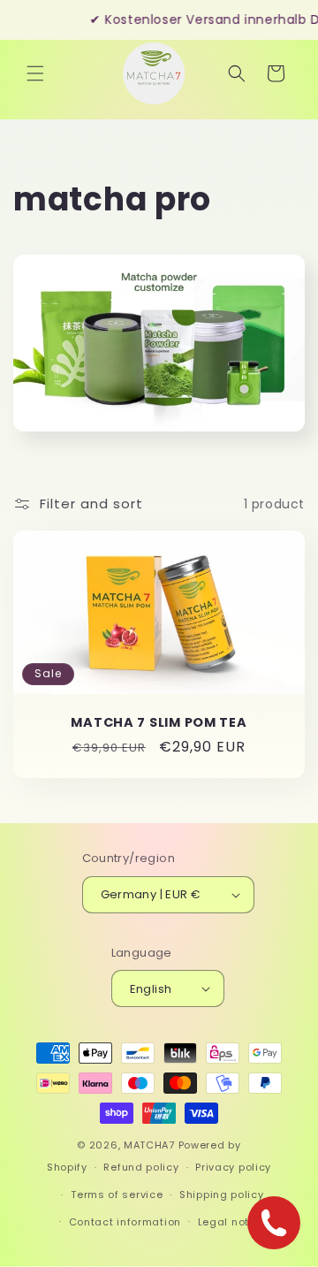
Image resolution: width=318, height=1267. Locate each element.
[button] (35, 73)
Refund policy (140, 1167)
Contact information (125, 1222)
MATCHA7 (149, 1145)
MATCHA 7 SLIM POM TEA (158, 722)
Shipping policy (221, 1194)
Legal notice (232, 1222)
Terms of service (117, 1194)
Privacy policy (233, 1167)
